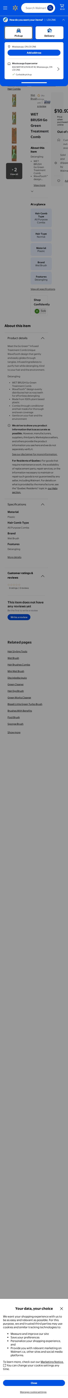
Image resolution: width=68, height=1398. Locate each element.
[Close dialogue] (61, 1308)
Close (34, 1382)
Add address (34, 52)
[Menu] (6, 8)
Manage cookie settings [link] (33, 1391)
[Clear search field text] (45, 8)
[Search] (50, 8)
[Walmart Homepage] (15, 8)
